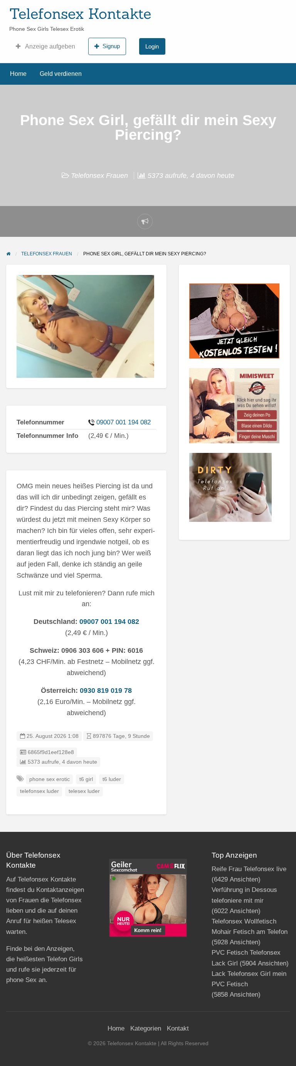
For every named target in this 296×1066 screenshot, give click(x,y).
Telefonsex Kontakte (80, 13)
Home (18, 73)
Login (152, 46)
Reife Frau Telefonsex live (249, 869)
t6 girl (86, 779)
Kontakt (178, 1028)
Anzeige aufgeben (49, 46)
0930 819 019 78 (106, 690)
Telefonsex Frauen (99, 175)
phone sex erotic (49, 779)
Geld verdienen (61, 73)
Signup (111, 46)
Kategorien (145, 1028)
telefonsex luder (39, 791)
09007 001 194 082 (123, 422)
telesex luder (84, 791)
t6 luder (112, 779)
